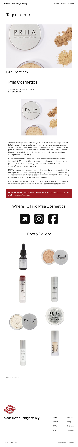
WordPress (70, 442)
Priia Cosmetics (17, 72)
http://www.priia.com (57, 192)
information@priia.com (21, 195)
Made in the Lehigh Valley (15, 3)
